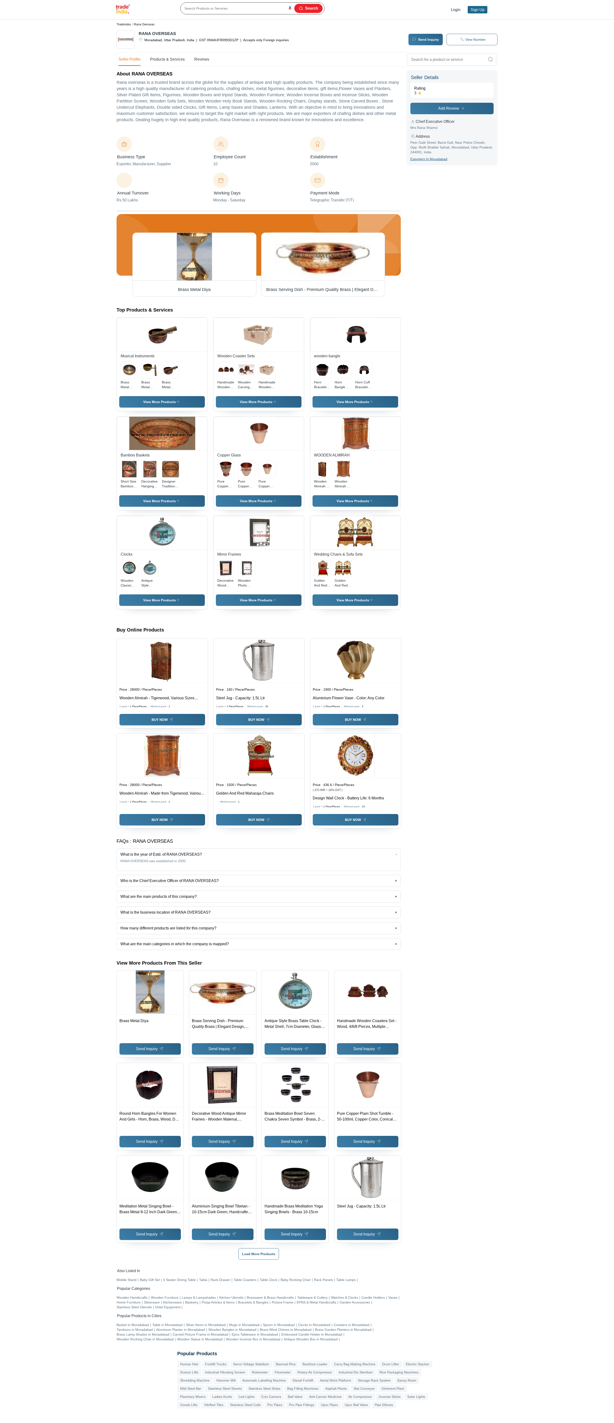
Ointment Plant (393, 1388)
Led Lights (246, 1397)
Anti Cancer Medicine (325, 1397)
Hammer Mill (226, 1380)
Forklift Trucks (215, 1364)
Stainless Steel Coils (245, 1405)
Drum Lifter (390, 1364)
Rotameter (260, 1372)
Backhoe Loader (314, 1364)
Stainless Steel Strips (264, 1388)
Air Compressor (360, 1397)
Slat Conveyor (364, 1388)
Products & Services (167, 59)
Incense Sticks (390, 1397)
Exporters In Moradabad (428, 159)
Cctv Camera (271, 1397)
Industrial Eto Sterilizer (356, 1372)
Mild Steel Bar (190, 1388)
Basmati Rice (286, 1364)
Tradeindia (124, 24)
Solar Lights (416, 1397)
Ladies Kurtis (222, 1397)
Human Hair (189, 1364)
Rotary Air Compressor (314, 1372)
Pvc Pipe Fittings (301, 1405)
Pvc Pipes (274, 1405)
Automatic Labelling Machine (264, 1380)
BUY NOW (160, 720)
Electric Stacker (417, 1364)
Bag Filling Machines (303, 1388)
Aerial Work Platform (335, 1380)
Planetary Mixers (193, 1397)
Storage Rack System (374, 1380)
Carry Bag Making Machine (354, 1364)
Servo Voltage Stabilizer (251, 1364)
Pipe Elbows (384, 1405)
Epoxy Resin (406, 1380)
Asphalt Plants (336, 1388)
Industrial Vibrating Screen (225, 1372)
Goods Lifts (188, 1405)
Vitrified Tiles (213, 1405)
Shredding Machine (195, 1380)
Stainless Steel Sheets (225, 1388)
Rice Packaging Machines (399, 1372)
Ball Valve (295, 1397)
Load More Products (258, 1254)
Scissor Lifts (189, 1372)
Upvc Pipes (329, 1405)
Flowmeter (283, 1372)
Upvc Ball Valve (356, 1405)
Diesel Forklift (303, 1380)
